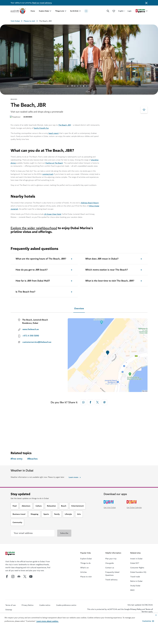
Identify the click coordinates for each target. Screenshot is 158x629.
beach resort (54, 133)
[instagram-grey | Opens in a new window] (12, 576)
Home (33, 11)
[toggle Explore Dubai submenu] (50, 11)
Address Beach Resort (90, 202)
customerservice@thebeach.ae (36, 342)
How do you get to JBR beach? (31, 269)
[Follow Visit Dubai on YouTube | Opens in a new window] (30, 576)
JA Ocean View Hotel (52, 214)
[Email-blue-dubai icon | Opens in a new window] (104, 402)
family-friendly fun (41, 128)
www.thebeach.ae (30, 329)
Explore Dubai (44, 11)
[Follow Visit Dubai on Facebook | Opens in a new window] (6, 576)
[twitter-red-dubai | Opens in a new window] (97, 402)
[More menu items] (86, 11)
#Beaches (32, 459)
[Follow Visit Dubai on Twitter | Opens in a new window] (24, 576)
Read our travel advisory (42, 2)
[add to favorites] (144, 109)
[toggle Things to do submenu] (65, 11)
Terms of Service (147, 610)
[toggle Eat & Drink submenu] (80, 11)
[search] (108, 11)
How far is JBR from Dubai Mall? (33, 280)
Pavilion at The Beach (54, 163)
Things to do (59, 11)
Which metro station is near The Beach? (106, 269)
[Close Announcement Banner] (146, 2)
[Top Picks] (114, 11)
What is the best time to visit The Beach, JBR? (109, 280)
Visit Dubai (15, 21)
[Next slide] (68, 86)
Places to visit (29, 21)
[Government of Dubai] (18, 11)
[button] (148, 621)
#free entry (16, 459)
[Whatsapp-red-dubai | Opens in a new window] (83, 402)
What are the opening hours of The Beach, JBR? (41, 258)
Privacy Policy (136, 609)
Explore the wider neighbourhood (34, 228)
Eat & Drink (74, 11)
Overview (79, 308)
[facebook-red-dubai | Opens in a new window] (90, 402)
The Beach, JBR (64, 125)
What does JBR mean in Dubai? (101, 258)
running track (47, 174)
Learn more (73, 477)
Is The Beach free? (25, 291)
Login (129, 11)
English (120, 11)
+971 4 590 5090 (30, 335)
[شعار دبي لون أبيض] (10, 554)
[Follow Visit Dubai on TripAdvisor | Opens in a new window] (18, 576)
